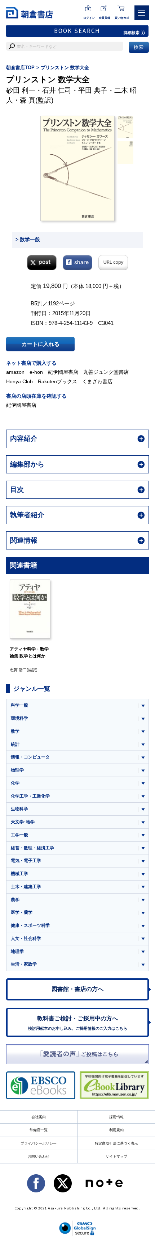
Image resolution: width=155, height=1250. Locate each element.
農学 (15, 899)
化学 (15, 783)
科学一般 (19, 705)
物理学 (17, 770)
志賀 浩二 (18, 670)
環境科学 (19, 718)
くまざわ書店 (97, 381)
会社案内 (38, 1117)
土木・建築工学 (26, 886)
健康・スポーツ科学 (30, 925)
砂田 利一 (20, 90)
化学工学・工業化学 (30, 796)
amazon (15, 372)
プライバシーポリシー (39, 1143)
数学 (15, 731)
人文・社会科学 (26, 938)
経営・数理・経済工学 (32, 847)
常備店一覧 (39, 1130)
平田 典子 (92, 90)
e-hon (36, 372)
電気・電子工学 (26, 860)
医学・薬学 (21, 912)
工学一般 (19, 834)
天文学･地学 (23, 821)
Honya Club (19, 381)
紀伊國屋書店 (63, 372)
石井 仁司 (56, 90)
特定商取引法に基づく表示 (116, 1143)
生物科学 (19, 808)
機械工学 (19, 873)
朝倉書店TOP (20, 67)
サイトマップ (116, 1156)
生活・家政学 (24, 964)
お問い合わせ (38, 1156)
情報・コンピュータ (30, 757)
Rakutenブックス (57, 381)
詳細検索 (132, 32)
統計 (15, 744)
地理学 (17, 951)
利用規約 (116, 1130)
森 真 (27, 100)
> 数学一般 (27, 239)
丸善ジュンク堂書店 (106, 372)
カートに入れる (40, 344)
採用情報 (116, 1117)
